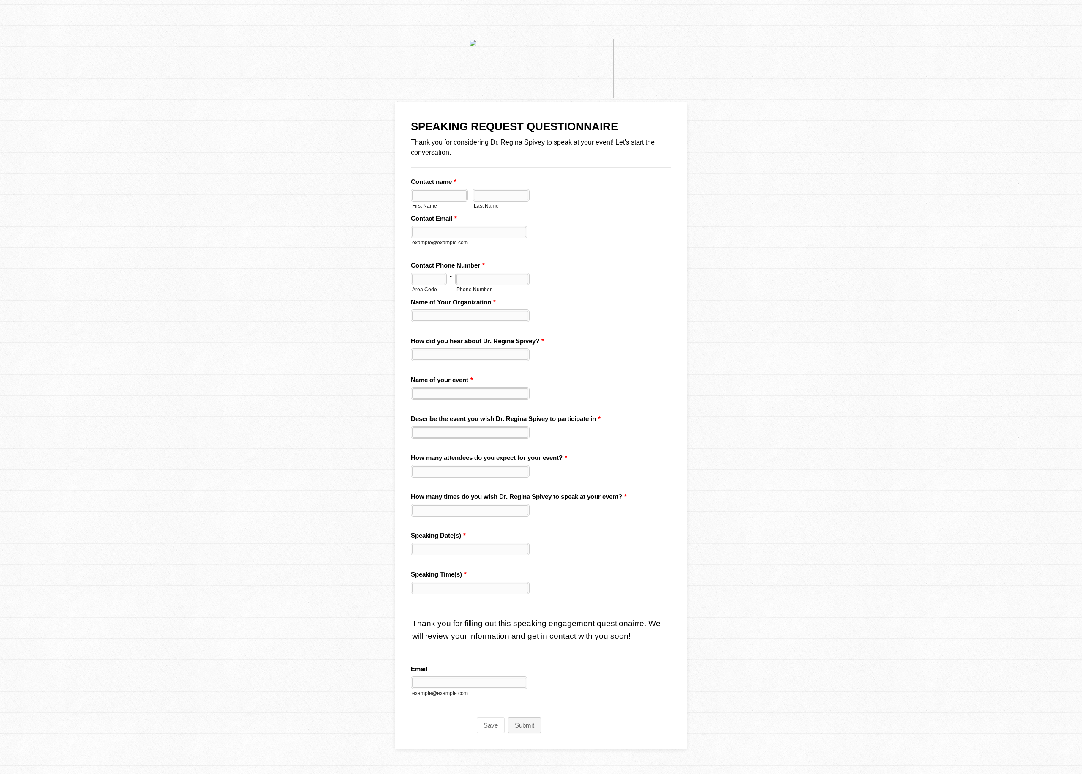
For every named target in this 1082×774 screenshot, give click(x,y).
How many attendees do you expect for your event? (489, 457)
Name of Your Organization (453, 302)
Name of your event (442, 379)
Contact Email (434, 218)
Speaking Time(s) (439, 574)
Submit (524, 725)
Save (491, 725)
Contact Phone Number (448, 265)
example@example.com (440, 242)
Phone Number (474, 289)
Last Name (486, 205)
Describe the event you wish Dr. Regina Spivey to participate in (506, 418)
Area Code (424, 289)
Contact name (433, 181)
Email (419, 669)
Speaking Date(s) (438, 535)
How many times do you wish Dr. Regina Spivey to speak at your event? (519, 496)
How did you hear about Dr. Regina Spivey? (477, 341)
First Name (424, 205)
